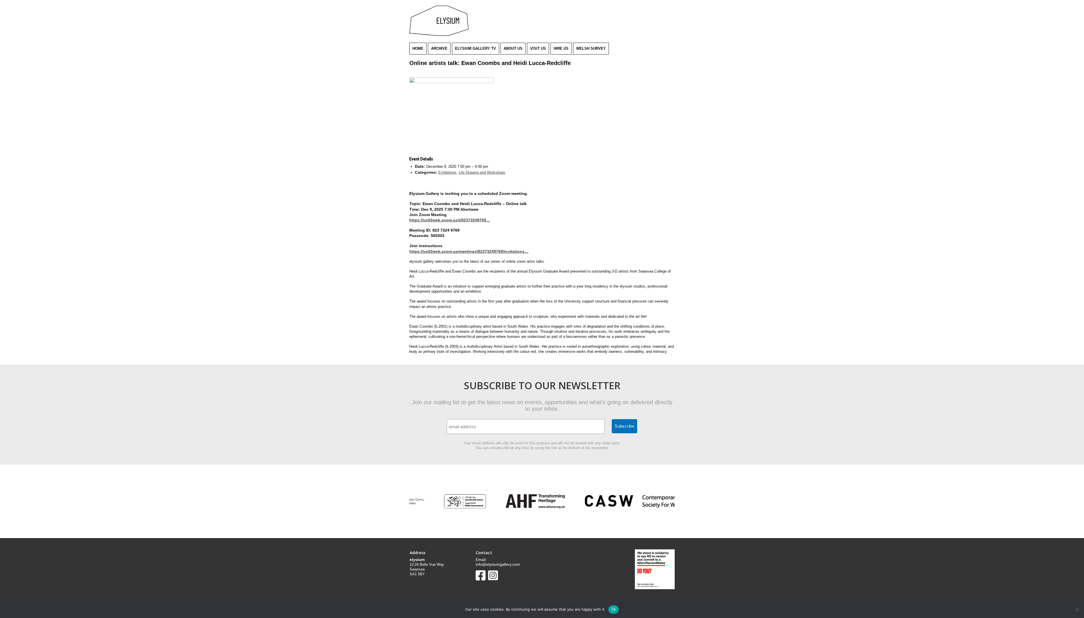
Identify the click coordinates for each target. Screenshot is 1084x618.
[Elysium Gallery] (439, 34)
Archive (439, 48)
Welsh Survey (591, 48)
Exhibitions (447, 172)
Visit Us (538, 48)
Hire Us (561, 48)
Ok (613, 609)
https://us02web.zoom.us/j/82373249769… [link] (449, 220)
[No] (1077, 609)
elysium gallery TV (475, 48)
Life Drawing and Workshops (482, 172)
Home (417, 48)
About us (513, 48)
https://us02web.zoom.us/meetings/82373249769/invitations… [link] (468, 251)
